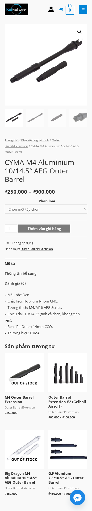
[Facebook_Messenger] (77, 497)
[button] (79, 32)
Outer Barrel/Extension (37, 249)
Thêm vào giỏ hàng (44, 228)
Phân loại (47, 201)
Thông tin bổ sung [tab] (20, 273)
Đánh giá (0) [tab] (15, 283)
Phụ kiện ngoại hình (35, 140)
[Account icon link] (51, 9)
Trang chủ (12, 140)
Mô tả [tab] (10, 263)
